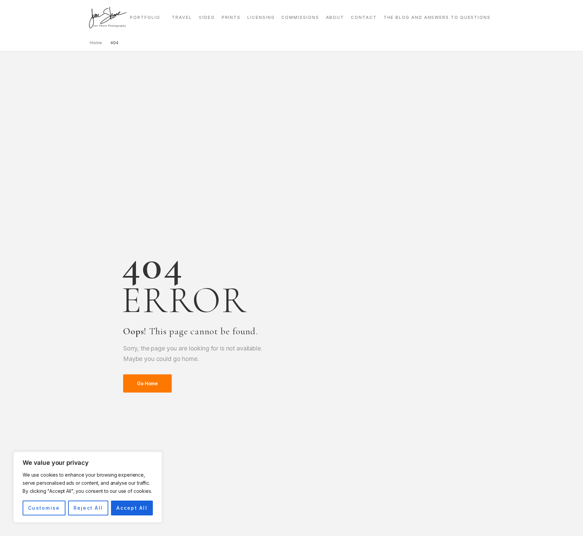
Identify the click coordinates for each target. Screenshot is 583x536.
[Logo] (108, 17)
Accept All (131, 508)
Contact (364, 17)
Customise (44, 508)
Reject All (88, 508)
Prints (231, 17)
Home (96, 42)
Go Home (147, 383)
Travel (182, 17)
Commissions (300, 17)
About (335, 17)
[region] (87, 487)
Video (207, 17)
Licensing (261, 17)
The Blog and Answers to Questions (437, 17)
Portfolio (145, 17)
